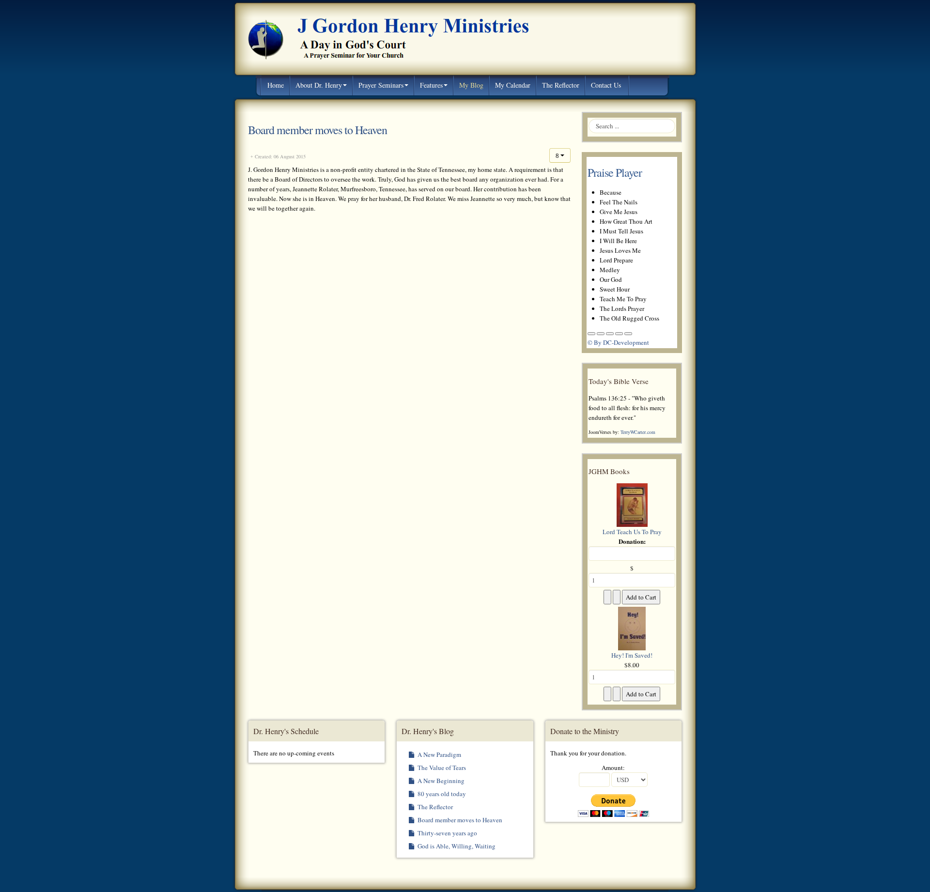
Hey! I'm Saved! (631, 655)
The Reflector (560, 85)
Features (431, 85)
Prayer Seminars (380, 85)
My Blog (471, 85)
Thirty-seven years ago (446, 833)
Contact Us (606, 85)
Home (275, 85)
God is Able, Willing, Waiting (456, 846)
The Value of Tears (441, 767)
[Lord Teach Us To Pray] (632, 504)
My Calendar (512, 85)
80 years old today (441, 793)
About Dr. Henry (318, 85)
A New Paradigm (438, 754)
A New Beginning (440, 780)
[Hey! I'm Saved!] (632, 627)
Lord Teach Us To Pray (632, 531)
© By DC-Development (618, 342)
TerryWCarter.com (637, 432)
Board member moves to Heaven (317, 130)
